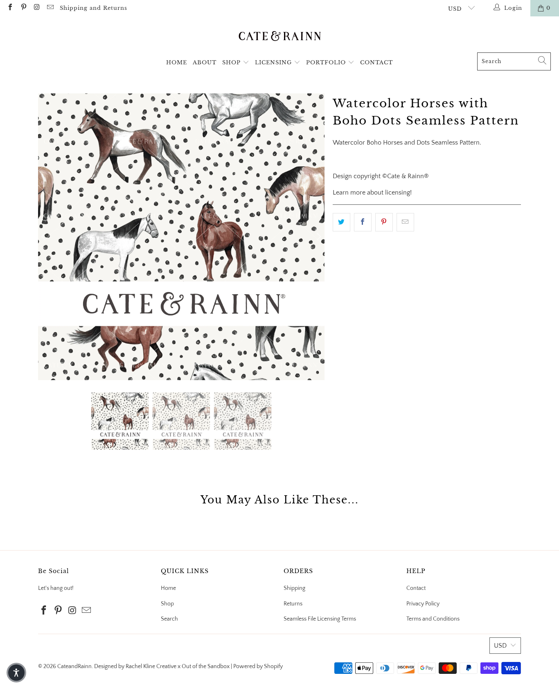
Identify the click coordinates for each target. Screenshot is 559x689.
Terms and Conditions (433, 619)
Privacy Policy (423, 604)
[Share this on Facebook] (363, 222)
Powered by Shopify (258, 666)
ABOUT (204, 62)
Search (169, 619)
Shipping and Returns (93, 8)
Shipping (294, 588)
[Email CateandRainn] (49, 8)
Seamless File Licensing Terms (320, 619)
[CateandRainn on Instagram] (36, 8)
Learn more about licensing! (372, 192)
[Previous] (44, 236)
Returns (293, 604)
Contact (416, 588)
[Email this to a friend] (405, 222)
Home (168, 588)
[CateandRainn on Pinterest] (23, 8)
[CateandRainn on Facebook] (10, 8)
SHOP (232, 62)
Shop (167, 604)
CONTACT (376, 62)
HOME (176, 62)
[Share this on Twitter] (341, 222)
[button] (16, 672)
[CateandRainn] (280, 36)
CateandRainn (74, 666)
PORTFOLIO (327, 62)
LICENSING (274, 62)
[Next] (318, 236)
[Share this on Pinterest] (384, 222)
